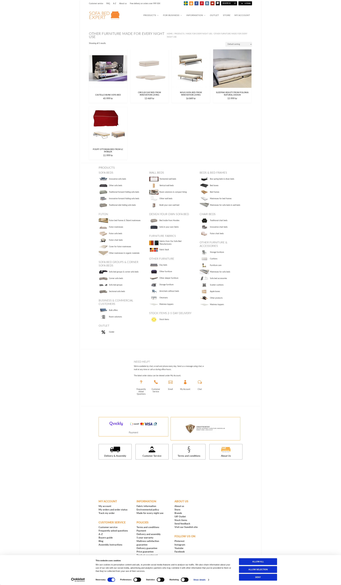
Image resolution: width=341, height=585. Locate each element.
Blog (101, 541)
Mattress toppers (166, 304)
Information (194, 15)
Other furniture (165, 272)
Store (226, 15)
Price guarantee (145, 552)
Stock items (164, 319)
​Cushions (213, 259)
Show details (199, 580)
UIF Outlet (180, 516)
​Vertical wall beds (166, 186)
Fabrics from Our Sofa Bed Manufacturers (170, 242)
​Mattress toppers (217, 305)
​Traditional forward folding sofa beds (124, 192)
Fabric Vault (164, 250)
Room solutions (115, 317)
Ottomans (163, 298)
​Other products (216, 298)
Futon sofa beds (115, 234)
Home (170, 34)
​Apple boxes (215, 291)
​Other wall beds (165, 199)
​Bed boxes (214, 186)
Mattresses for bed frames (221, 199)
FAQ (108, 4)
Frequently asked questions (113, 531)
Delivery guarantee (147, 548)
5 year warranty (145, 538)
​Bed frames (214, 192)
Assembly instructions (110, 545)
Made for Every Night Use (199, 34)
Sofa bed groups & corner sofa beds (124, 272)
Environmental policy (148, 510)
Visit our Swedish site (186, 527)
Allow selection (258, 569)
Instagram (179, 545)
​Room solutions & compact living (173, 192)
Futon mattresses (116, 227)
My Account (242, 15)
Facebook (179, 552)
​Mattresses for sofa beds (220, 272)
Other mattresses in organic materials (124, 253)
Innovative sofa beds (117, 179)
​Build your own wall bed (169, 205)
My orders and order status (113, 510)
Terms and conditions (189, 456)
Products (149, 15)
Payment (133, 432)
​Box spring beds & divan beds (222, 179)
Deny (258, 577)
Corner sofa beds (116, 278)
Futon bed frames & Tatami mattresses (125, 220)
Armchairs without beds (169, 291)
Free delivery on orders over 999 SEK (145, 4)
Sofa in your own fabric (169, 227)
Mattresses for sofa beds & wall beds (225, 205)
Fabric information (146, 506)
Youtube (178, 548)
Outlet (214, 15)
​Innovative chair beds (219, 227)
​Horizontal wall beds (167, 179)
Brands (178, 513)
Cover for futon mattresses (120, 247)
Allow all (258, 561)
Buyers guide (106, 538)
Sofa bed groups (115, 285)
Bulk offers (113, 310)
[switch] (137, 580)
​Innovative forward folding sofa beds (124, 199)
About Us (226, 456)
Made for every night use (150, 513)
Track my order (107, 513)
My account (105, 506)
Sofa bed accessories (218, 278)
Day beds (163, 265)
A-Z (114, 4)
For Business (171, 15)
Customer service (96, 4)
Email (170, 389)
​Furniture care (215, 265)
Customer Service (152, 456)
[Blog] (191, 5)
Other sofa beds (115, 186)
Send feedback (182, 524)
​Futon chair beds (217, 234)
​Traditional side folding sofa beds (122, 205)
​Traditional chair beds (218, 220)
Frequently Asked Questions (141, 391)
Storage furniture (166, 285)
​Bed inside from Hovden (169, 220)
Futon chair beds (116, 240)
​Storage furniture (217, 252)
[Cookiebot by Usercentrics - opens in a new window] (78, 580)
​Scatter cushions (217, 285)
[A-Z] (218, 5)
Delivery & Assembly (115, 456)
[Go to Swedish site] (186, 5)
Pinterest (179, 541)
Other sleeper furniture (168, 278)
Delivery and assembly (149, 534)
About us (123, 4)
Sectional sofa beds (117, 291)
